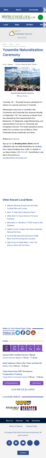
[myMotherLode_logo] (19, 17)
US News (29, 25)
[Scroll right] (44, 10)
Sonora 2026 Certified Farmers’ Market (19, 355)
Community (33, 10)
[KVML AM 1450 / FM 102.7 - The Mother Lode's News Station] (23, 402)
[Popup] (40, 17)
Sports (18, 10)
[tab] (6, 348)
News (6, 10)
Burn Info (28, 34)
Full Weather (19, 34)
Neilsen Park (7, 366)
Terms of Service (15, 426)
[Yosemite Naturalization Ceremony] (22, 90)
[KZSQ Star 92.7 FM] (11, 407)
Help (27, 421)
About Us (9, 421)
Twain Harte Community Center (15, 377)
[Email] (30, 443)
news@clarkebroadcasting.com (15, 158)
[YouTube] (23, 443)
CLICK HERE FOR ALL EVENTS (23, 389)
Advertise (19, 421)
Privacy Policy (31, 426)
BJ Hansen (15, 139)
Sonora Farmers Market (12, 358)
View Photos (23, 96)
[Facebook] (16, 443)
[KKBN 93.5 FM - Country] (28, 407)
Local (6, 25)
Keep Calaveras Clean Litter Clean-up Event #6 (22, 363)
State (17, 25)
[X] (9, 443)
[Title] (37, 443)
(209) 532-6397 (22, 152)
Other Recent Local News (18, 199)
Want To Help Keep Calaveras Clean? (21, 212)
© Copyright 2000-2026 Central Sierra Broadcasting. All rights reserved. (23, 434)
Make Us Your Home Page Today (17, 328)
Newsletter (36, 421)
